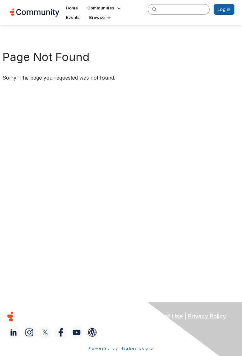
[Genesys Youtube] (76, 332)
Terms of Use (164, 316)
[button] (104, 8)
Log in (224, 9)
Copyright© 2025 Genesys (53, 316)
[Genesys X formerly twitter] (45, 332)
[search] (154, 9)
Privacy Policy (207, 316)
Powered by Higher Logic (121, 348)
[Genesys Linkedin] (13, 332)
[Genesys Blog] (92, 332)
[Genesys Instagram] (29, 332)
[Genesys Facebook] (61, 332)
